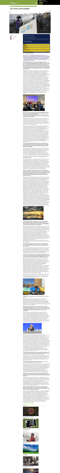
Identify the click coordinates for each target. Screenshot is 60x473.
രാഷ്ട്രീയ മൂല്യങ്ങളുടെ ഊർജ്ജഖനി (27, 442)
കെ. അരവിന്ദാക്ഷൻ (25, 455)
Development (16, 6)
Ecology (21, 6)
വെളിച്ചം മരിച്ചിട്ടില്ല (25, 454)
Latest (35, 6)
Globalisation (28, 6)
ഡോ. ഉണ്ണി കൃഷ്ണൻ (25, 467)
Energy (24, 6)
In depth (32, 6)
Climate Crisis (12, 6)
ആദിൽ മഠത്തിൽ (25, 431)
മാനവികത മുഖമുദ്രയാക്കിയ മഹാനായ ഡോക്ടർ (28, 466)
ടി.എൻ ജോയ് (24, 443)
